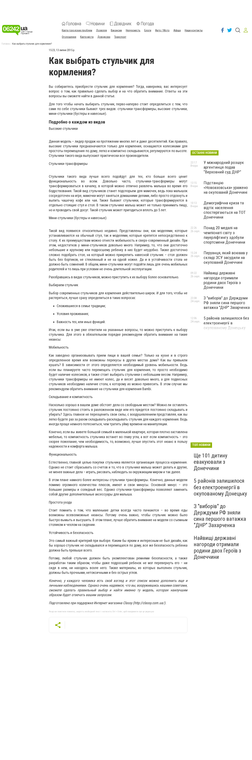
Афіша (177, 30)
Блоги (147, 30)
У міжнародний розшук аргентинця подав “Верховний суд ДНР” (224, 167)
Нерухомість (133, 30)
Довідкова (103, 36)
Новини (98, 24)
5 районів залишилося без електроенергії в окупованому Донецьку (226, 323)
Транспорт (120, 36)
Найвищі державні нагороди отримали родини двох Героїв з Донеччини (222, 280)
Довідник (123, 24)
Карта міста (87, 36)
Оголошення (69, 36)
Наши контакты (194, 30)
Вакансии (116, 30)
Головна (73, 24)
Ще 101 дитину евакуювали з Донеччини (210, 461)
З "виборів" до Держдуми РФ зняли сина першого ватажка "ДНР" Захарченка (227, 303)
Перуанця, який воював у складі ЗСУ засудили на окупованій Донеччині (226, 258)
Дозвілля (101, 30)
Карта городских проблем (77, 30)
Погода (147, 24)
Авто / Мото (162, 30)
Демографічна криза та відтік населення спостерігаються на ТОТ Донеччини (225, 210)
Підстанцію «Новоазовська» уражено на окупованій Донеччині (226, 187)
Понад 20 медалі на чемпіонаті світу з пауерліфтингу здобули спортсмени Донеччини (224, 234)
